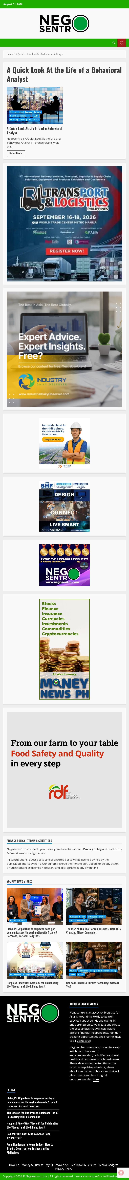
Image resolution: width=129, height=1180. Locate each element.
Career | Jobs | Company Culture (25, 112)
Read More (15, 153)
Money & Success (46, 974)
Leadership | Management (22, 974)
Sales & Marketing (78, 920)
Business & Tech (18, 920)
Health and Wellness (20, 116)
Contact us (83, 1041)
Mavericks (62, 1165)
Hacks (81, 974)
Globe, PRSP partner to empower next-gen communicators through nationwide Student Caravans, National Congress (35, 906)
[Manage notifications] (121, 1172)
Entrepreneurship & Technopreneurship (98, 971)
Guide (72, 974)
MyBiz (49, 1165)
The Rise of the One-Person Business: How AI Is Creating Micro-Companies (94, 906)
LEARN (35, 116)
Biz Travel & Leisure (83, 1165)
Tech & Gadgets (108, 1165)
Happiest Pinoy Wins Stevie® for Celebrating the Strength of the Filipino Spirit (35, 960)
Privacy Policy (63, 1169)
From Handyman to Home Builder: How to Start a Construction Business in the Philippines (30, 1148)
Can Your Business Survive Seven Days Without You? (94, 960)
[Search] (114, 43)
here (96, 1079)
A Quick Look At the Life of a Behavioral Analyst (35, 105)
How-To (14, 1165)
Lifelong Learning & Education (24, 120)
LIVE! (121, 43)
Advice (73, 971)
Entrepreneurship (96, 917)
